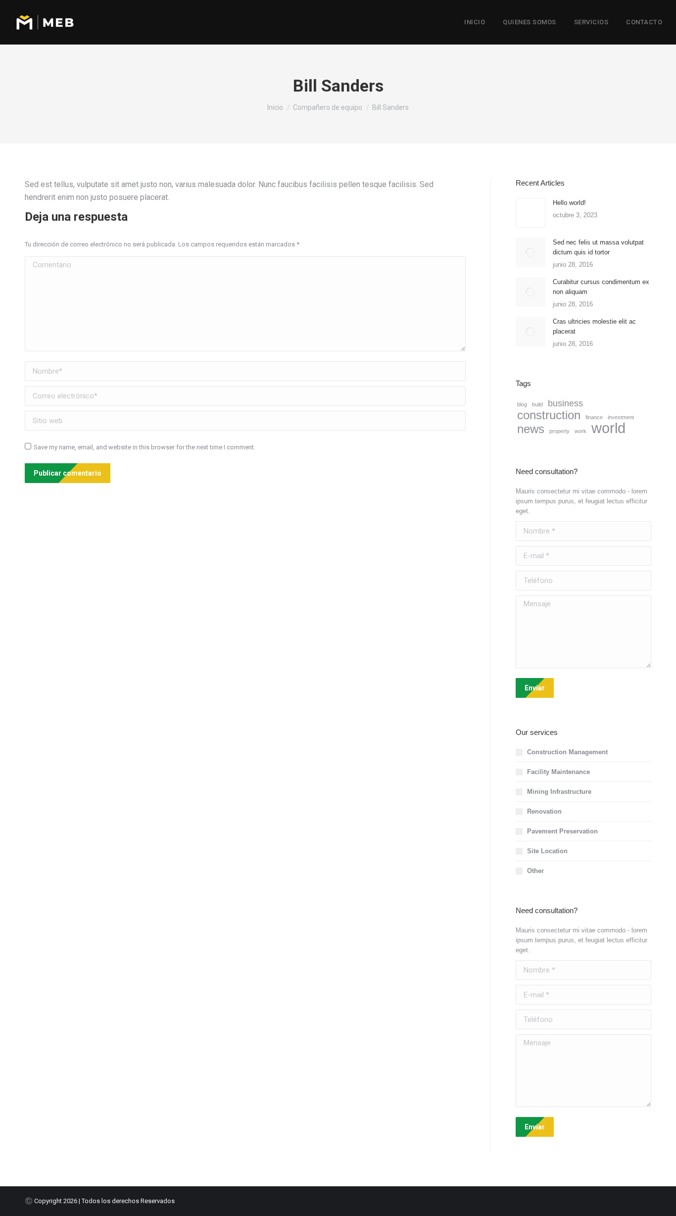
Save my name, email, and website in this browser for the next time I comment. (144, 447)
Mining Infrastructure (559, 791)
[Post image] (530, 213)
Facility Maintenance (558, 772)
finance (594, 417)
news (530, 429)
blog (522, 404)
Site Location (547, 851)
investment (621, 417)
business (565, 403)
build (537, 404)
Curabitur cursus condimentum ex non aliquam (601, 286)
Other (535, 871)
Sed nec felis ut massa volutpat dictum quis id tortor (598, 247)
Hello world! (569, 202)
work (580, 431)
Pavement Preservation (562, 831)
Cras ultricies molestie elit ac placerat (594, 326)
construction (548, 415)
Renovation (544, 811)
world (608, 428)
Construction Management (567, 752)
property (559, 431)
